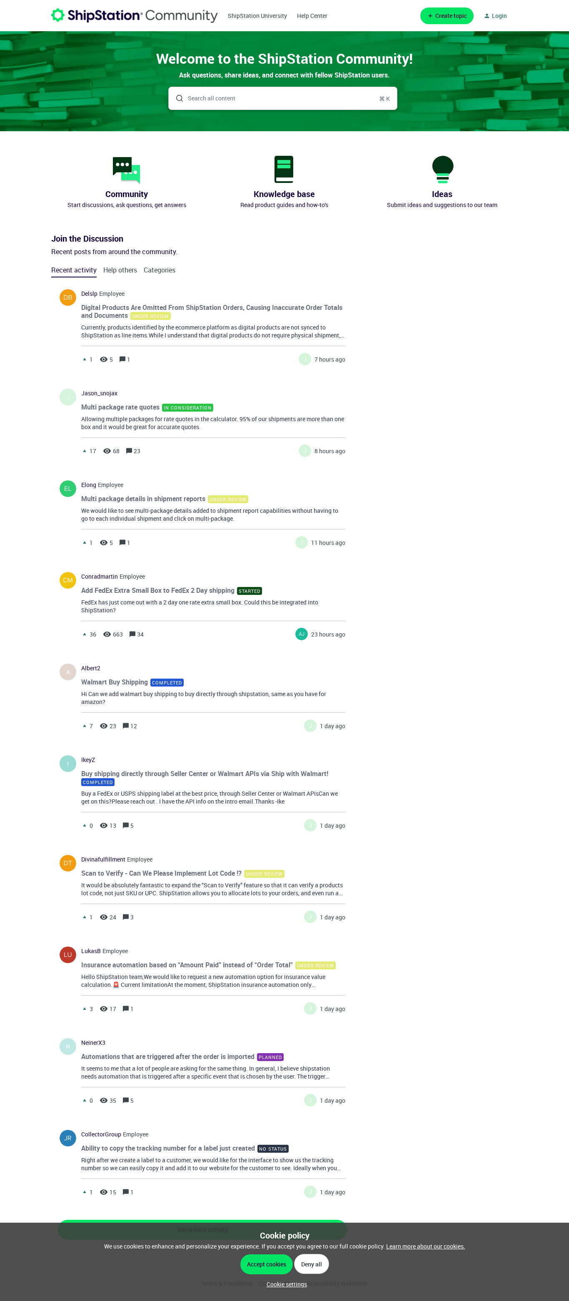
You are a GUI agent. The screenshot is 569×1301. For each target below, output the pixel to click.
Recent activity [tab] (74, 270)
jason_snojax (99, 393)
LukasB (91, 951)
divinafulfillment (103, 859)
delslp (89, 294)
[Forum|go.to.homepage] (134, 15)
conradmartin (99, 576)
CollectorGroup (101, 1134)
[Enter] (176, 98)
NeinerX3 (93, 1043)
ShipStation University (257, 16)
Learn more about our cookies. (425, 1246)
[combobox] (283, 98)
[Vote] (84, 359)
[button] (284, 1284)
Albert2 (90, 668)
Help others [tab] (120, 270)
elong (88, 485)
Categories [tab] (159, 270)
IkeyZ (88, 760)
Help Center (312, 16)
